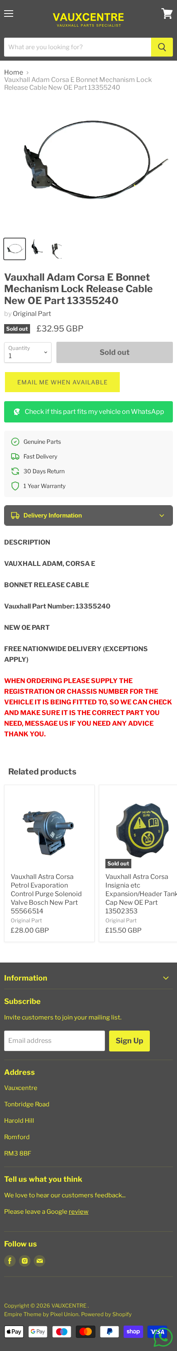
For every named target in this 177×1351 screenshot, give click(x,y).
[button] (62, 382)
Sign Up (129, 1040)
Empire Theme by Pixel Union (41, 1314)
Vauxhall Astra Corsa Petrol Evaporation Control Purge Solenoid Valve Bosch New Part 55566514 (46, 894)
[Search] (162, 47)
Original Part (32, 314)
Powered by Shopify (106, 1314)
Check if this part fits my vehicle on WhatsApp (94, 412)
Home (13, 72)
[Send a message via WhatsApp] (163, 1337)
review (78, 1211)
